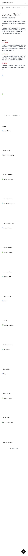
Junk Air (5, 320)
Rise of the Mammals (8, 175)
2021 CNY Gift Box (7, 442)
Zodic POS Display (7, 272)
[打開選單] (24, 2)
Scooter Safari (6, 369)
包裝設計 (8, 8)
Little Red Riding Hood (8, 223)
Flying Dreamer (6, 393)
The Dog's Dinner (7, 247)
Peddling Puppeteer (8, 345)
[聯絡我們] (23, 551)
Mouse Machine (7, 150)
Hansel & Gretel (7, 296)
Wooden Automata (7, 199)
